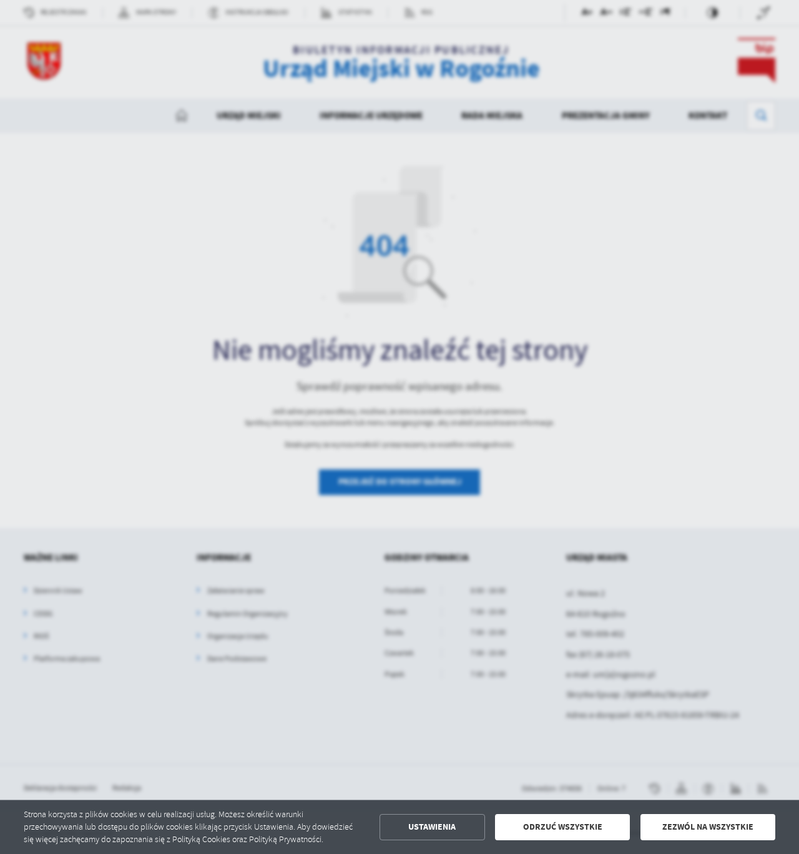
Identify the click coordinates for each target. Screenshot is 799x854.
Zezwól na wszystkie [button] (707, 827)
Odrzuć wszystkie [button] (562, 827)
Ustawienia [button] (432, 827)
